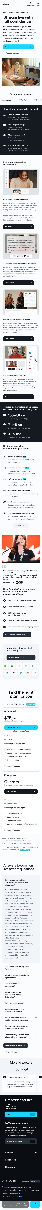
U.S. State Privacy (22, 1190)
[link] (13, 53)
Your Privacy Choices (10, 1196)
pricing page (25, 849)
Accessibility (15, 1193)
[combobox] (35, 1181)
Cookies (5, 1193)
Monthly (10, 704)
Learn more (26, 843)
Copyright (35, 1190)
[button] (30, 4)
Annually (22, 704)
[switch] (16, 704)
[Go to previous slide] (17, 1069)
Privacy (11, 1190)
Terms (4, 1190)
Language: (25, 1181)
